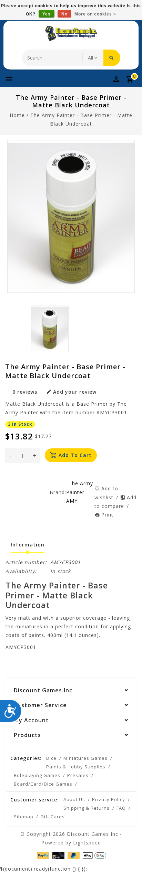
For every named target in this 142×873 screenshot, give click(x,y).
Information (27, 544)
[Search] (111, 58)
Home (17, 115)
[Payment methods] (42, 854)
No (64, 14)
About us (74, 799)
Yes (46, 14)
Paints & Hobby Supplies (75, 767)
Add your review (75, 391)
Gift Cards (52, 816)
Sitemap (23, 816)
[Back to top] (128, 856)
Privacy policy (108, 799)
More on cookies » (95, 14)
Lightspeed (87, 842)
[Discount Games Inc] (71, 33)
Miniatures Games (85, 758)
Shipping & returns (86, 808)
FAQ (121, 808)
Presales (78, 775)
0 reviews (24, 391)
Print (107, 514)
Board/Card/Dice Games (43, 784)
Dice (51, 758)
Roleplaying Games (37, 775)
